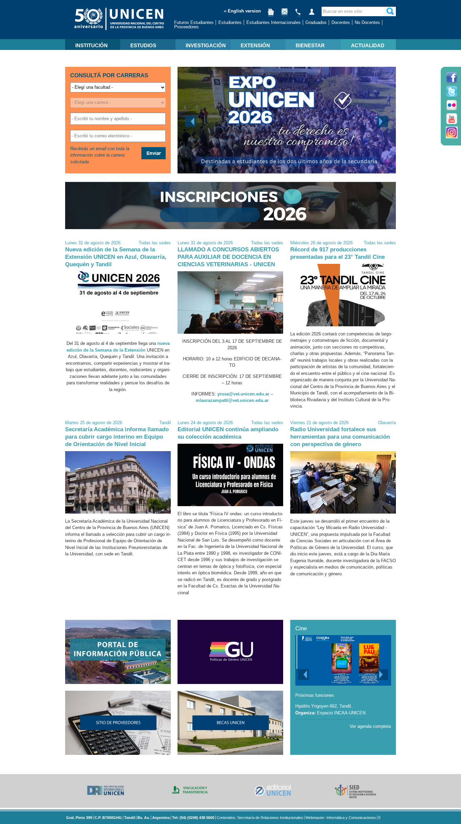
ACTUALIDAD (367, 45)
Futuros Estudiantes (194, 22)
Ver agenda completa (370, 726)
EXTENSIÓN (255, 45)
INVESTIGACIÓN (206, 45)
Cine (301, 628)
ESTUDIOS (143, 45)
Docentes (340, 22)
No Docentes (367, 22)
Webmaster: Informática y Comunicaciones (340, 818)
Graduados (316, 22)
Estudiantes (230, 22)
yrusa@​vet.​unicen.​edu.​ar (243, 393)
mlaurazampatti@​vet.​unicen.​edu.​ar (232, 400)
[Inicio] (271, 14)
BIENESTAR (310, 45)
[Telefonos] (298, 14)
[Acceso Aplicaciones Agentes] (311, 14)
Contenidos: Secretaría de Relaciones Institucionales (260, 818)
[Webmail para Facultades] (284, 14)
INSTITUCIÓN (91, 45)
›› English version (242, 10)
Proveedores (186, 26)
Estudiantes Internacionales (273, 22)
